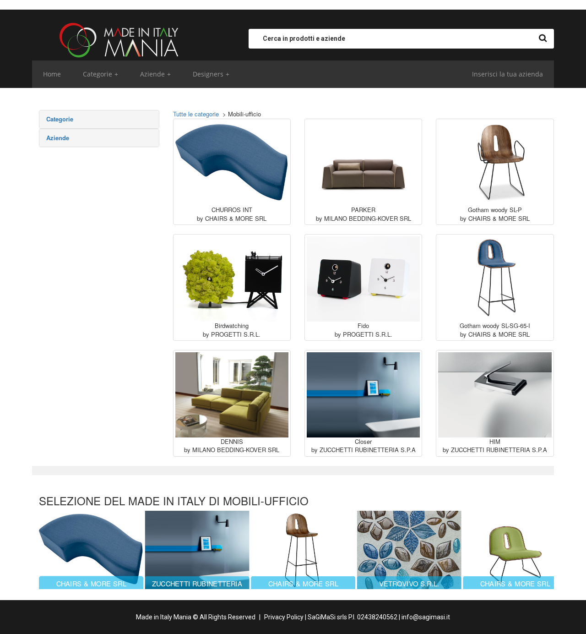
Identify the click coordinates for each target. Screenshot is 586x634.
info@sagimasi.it (426, 617)
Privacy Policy (284, 617)
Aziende (155, 74)
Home (52, 74)
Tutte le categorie (196, 113)
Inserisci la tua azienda (507, 74)
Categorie (100, 74)
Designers (211, 74)
